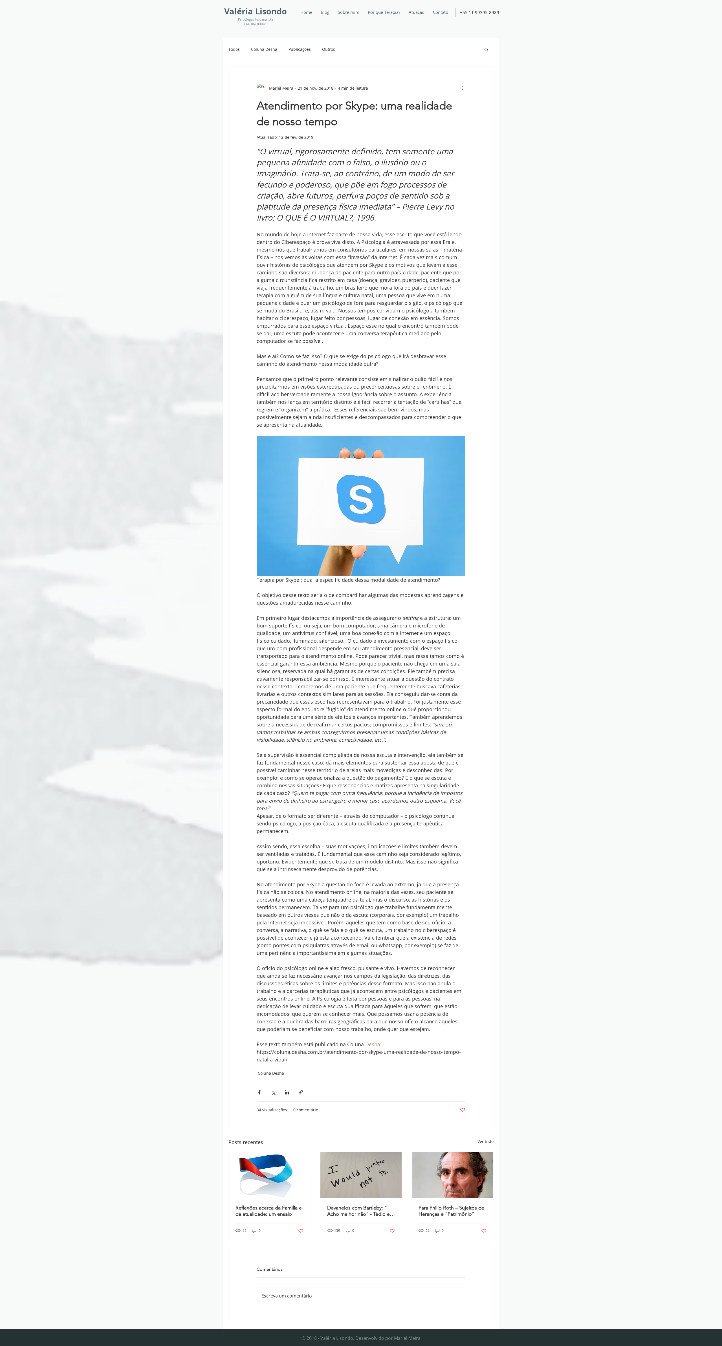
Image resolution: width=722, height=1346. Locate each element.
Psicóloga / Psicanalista (255, 19)
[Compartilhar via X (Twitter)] (273, 1092)
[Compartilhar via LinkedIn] (287, 1092)
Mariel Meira (407, 1338)
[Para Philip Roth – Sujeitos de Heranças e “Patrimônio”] (452, 1175)
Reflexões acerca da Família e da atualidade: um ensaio (268, 1211)
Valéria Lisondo (255, 11)
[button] (486, 49)
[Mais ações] (462, 88)
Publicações (300, 49)
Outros (328, 49)
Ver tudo (485, 1141)
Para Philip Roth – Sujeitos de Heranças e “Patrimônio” (451, 1211)
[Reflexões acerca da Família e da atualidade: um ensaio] (269, 1175)
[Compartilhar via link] (300, 1092)
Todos (234, 49)
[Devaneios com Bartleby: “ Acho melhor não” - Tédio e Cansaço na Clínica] (361, 1175)
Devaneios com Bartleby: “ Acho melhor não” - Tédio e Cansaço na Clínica (358, 1211)
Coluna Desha (264, 49)
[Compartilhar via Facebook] (259, 1092)
